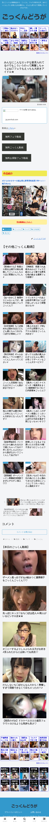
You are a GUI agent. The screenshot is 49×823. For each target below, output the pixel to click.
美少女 (7, 233)
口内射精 (36, 229)
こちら (11, 128)
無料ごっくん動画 (14, 147)
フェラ (27, 229)
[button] (44, 531)
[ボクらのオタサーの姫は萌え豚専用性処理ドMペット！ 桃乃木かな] (24, 216)
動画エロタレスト (42, 53)
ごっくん (8, 229)
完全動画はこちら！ (24, 222)
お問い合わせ (36, 812)
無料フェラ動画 (13, 136)
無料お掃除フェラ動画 (16, 157)
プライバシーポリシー (13, 812)
